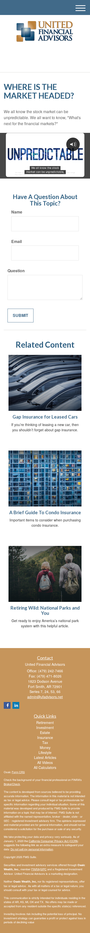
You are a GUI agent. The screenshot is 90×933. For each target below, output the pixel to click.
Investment (45, 727)
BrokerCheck (12, 784)
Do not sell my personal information (31, 849)
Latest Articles (45, 757)
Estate (45, 732)
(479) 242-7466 (48, 64)
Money (45, 747)
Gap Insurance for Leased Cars (45, 417)
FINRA (35, 869)
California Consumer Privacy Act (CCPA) (53, 841)
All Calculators (45, 767)
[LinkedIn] (40, 52)
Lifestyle (45, 752)
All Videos (45, 762)
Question (16, 270)
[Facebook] (47, 52)
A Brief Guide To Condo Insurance (45, 512)
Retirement (45, 722)
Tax (45, 742)
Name (16, 212)
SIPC (43, 869)
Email (16, 241)
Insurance (45, 737)
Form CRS (18, 772)
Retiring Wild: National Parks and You (45, 610)
